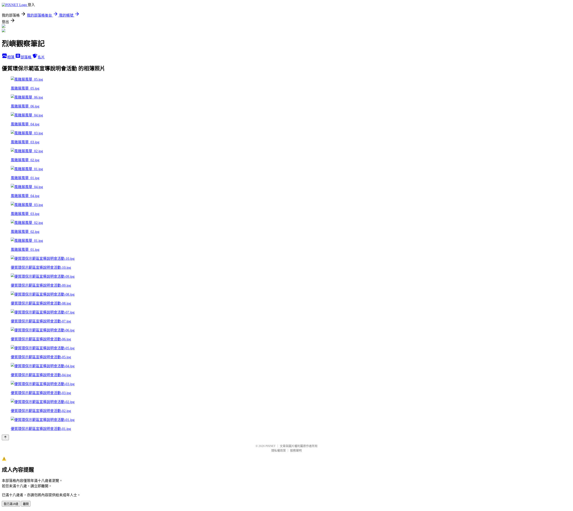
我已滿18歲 (11, 504)
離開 (26, 504)
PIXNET (270, 446)
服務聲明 (296, 450)
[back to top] (5, 437)
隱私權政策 (278, 450)
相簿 (11, 57)
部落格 (26, 57)
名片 (41, 57)
